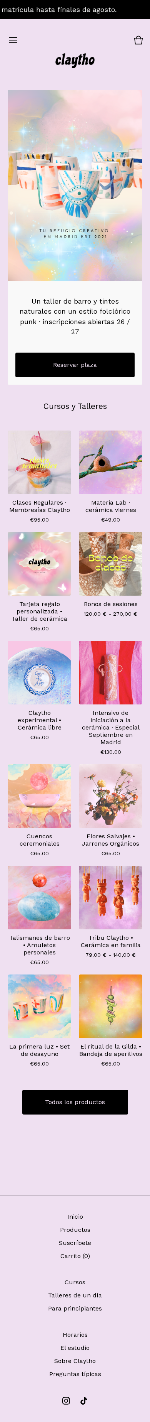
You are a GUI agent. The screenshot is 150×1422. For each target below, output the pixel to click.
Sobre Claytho (75, 1361)
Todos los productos (75, 1102)
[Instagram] (66, 1401)
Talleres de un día (75, 1295)
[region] (75, 9)
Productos (75, 1229)
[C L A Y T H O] (75, 60)
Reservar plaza (75, 364)
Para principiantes (75, 1308)
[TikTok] (84, 1401)
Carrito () (75, 1256)
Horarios (75, 1334)
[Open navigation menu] (13, 40)
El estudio (75, 1347)
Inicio (75, 1216)
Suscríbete (75, 1242)
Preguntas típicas (75, 1374)
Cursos (75, 1282)
